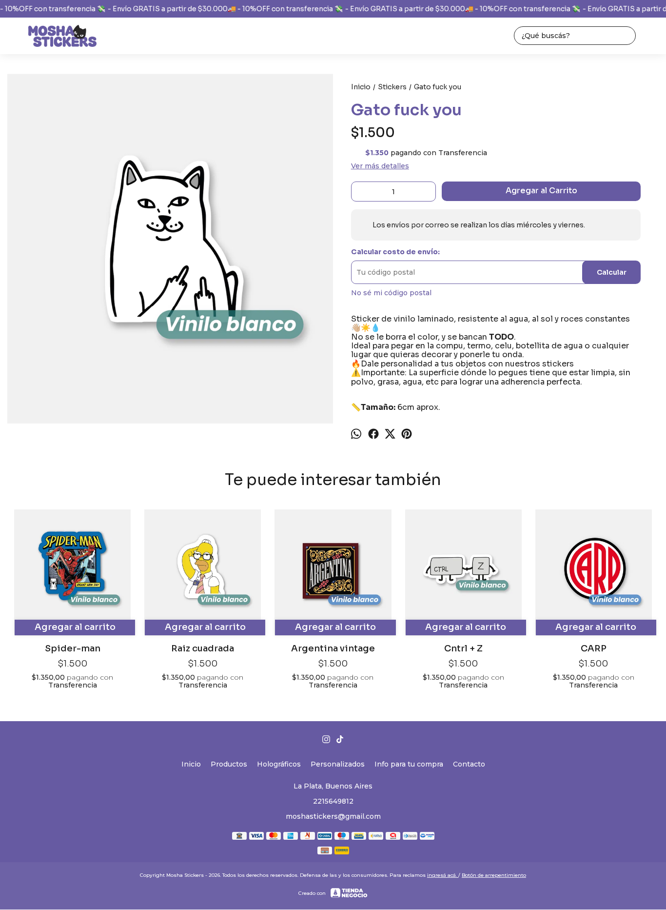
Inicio (191, 764)
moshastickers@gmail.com (333, 816)
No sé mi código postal (391, 293)
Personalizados (338, 764)
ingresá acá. (442, 875)
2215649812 (333, 801)
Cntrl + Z (463, 648)
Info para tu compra (408, 764)
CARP (594, 648)
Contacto (469, 764)
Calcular (612, 272)
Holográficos (279, 764)
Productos (229, 764)
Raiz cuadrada (202, 648)
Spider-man (72, 648)
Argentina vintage (333, 648)
